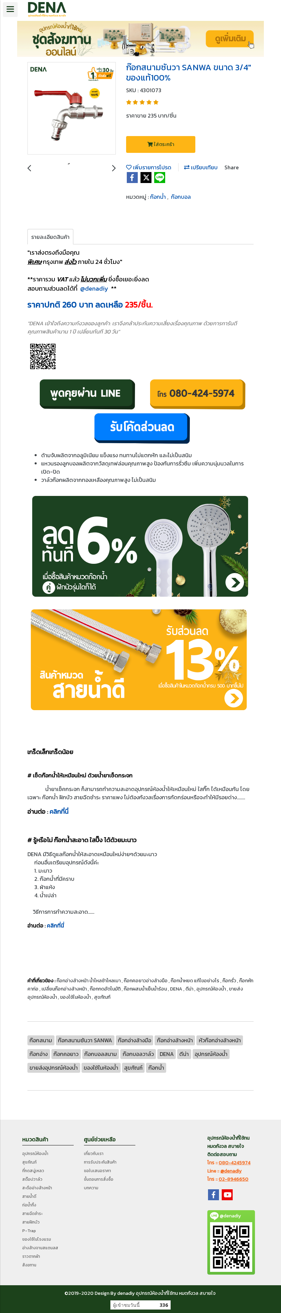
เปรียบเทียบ (204, 167)
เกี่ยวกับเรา (93, 1154)
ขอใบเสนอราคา (97, 1171)
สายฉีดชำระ (32, 1214)
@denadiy (94, 288)
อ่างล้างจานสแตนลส (40, 1248)
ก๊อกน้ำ (158, 197)
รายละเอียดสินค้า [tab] (50, 237)
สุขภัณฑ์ (29, 1162)
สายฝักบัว (31, 1222)
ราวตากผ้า (31, 1256)
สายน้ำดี (29, 1196)
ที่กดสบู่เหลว (33, 1171)
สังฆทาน (29, 1265)
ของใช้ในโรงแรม (36, 1239)
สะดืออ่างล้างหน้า (37, 1188)
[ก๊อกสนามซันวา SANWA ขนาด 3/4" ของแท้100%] (71, 108)
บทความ (91, 1188)
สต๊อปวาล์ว (32, 1179)
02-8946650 (233, 1179)
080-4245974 (235, 1162)
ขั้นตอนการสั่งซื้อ (98, 1179)
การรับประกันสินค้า (100, 1162)
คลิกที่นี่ (59, 811)
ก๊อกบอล (181, 197)
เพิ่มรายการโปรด (151, 167)
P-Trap (29, 1231)
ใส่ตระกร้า (163, 144)
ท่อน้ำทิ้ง (29, 1205)
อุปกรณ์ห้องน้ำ (35, 1154)
